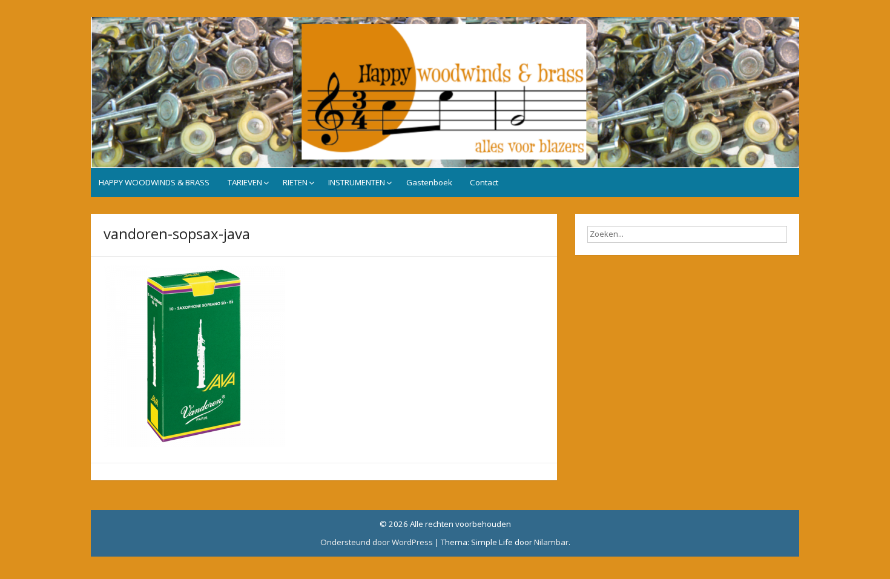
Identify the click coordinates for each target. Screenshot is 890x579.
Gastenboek (429, 182)
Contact (484, 182)
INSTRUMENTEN (356, 182)
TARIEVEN (245, 182)
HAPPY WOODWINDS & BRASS (154, 182)
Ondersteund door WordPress (376, 542)
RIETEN (295, 182)
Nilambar (551, 542)
